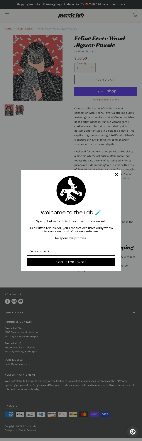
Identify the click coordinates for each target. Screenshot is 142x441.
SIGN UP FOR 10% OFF (71, 262)
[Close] (116, 174)
